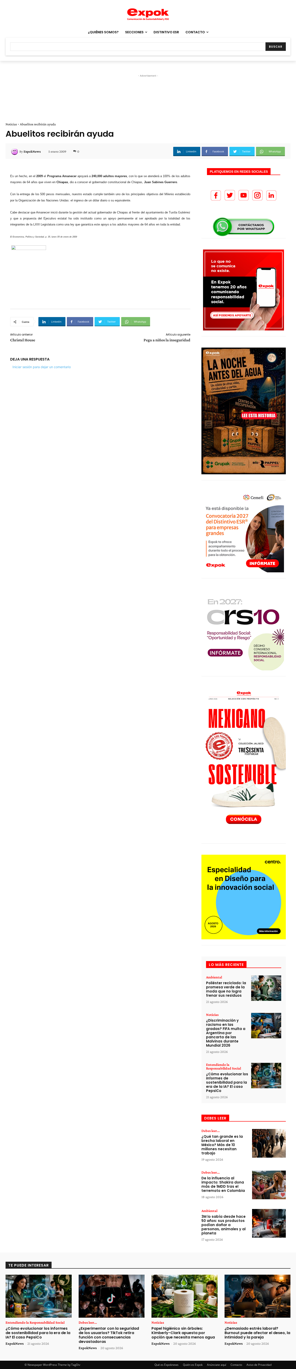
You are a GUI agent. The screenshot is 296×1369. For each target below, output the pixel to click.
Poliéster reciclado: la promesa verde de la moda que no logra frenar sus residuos (226, 989)
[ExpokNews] (15, 151)
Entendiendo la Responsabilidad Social (223, 1066)
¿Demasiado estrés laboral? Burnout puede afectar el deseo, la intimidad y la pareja (257, 1333)
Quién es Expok (193, 1365)
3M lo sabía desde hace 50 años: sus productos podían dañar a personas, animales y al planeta (223, 1225)
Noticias (11, 124)
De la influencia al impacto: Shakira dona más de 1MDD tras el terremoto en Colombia (223, 1184)
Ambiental (214, 977)
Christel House (22, 340)
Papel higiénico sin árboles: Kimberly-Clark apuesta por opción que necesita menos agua (183, 1333)
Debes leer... (210, 1131)
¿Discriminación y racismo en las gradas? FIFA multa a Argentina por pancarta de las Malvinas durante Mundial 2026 (225, 1033)
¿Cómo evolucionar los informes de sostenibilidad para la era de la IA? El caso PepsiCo (227, 1082)
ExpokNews (32, 151)
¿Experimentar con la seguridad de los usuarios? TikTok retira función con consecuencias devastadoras (109, 1335)
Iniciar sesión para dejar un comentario (41, 367)
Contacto (236, 1365)
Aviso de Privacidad (259, 1365)
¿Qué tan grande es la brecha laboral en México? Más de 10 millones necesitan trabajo (222, 1145)
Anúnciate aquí (216, 1365)
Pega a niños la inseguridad (167, 340)
